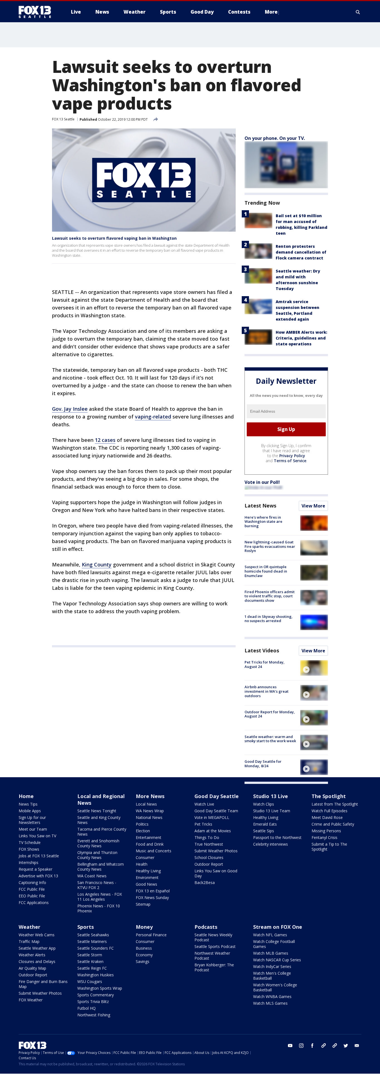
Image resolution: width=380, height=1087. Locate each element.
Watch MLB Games (270, 953)
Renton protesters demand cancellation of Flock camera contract (301, 252)
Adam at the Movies (212, 830)
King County (97, 564)
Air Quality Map (32, 968)
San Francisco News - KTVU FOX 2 (96, 885)
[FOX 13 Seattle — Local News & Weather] (37, 12)
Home (26, 796)
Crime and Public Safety (333, 824)
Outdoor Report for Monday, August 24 (270, 714)
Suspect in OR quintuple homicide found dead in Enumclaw (266, 571)
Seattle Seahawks (93, 934)
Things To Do (206, 837)
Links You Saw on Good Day (215, 873)
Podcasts (205, 926)
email (356, 1045)
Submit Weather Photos (216, 850)
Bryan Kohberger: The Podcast (214, 967)
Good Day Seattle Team (216, 810)
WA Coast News (92, 875)
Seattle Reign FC (92, 968)
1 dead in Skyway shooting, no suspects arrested (269, 618)
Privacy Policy (292, 455)
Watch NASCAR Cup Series (277, 959)
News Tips (28, 804)
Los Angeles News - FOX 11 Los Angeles (99, 897)
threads (334, 1045)
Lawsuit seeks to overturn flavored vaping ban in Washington (114, 238)
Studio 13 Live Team (271, 810)
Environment (147, 877)
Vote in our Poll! (262, 482)
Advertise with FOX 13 (38, 875)
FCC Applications (34, 902)
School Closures (208, 857)
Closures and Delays (37, 961)
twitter (345, 1045)
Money (144, 926)
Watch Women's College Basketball (275, 987)
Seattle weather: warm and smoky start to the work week (270, 739)
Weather (29, 926)
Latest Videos (262, 650)
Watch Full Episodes (329, 810)
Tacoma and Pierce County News (101, 831)
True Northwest (208, 844)
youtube (290, 1045)
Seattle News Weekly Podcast (213, 937)
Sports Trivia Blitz (93, 1001)
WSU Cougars (89, 981)
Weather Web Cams (37, 934)
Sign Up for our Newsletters (32, 820)
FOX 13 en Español (153, 890)
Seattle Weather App (37, 948)
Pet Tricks (203, 824)
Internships (28, 862)
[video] (314, 668)
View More (313, 506)
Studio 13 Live (270, 796)
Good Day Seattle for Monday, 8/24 (263, 763)
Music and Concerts (153, 850)
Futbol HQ (86, 1008)
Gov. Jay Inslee (70, 408)
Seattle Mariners (92, 941)
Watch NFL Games (270, 934)
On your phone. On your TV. (275, 138)
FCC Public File (32, 889)
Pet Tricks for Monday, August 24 (265, 664)
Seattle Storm (89, 954)
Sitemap (143, 904)
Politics (142, 824)
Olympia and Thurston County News (97, 855)
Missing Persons (326, 830)
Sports (85, 926)
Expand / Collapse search (358, 12)
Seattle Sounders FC (95, 948)
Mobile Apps (30, 810)
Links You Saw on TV (37, 835)
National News (149, 817)
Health (141, 864)
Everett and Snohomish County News (98, 843)
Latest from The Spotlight (335, 804)
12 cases (105, 440)
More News (150, 796)
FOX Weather (31, 999)
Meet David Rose (327, 817)
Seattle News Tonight (96, 810)
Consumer (145, 857)
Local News (146, 804)
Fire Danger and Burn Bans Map (43, 984)
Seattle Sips (263, 830)
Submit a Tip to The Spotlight (329, 846)
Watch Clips (263, 804)
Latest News (260, 505)
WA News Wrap (150, 810)
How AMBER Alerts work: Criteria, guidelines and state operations (301, 338)
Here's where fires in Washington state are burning (263, 521)
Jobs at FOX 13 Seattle (39, 855)
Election (143, 830)
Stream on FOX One (277, 926)
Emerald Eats (265, 824)
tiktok (323, 1045)
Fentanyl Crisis (324, 837)
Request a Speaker (35, 869)
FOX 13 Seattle (63, 119)
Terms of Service (290, 460)
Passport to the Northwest (277, 837)
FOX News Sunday (152, 897)
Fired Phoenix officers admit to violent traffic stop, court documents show (270, 596)
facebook (312, 1045)
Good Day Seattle (216, 796)
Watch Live (204, 804)
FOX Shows (29, 849)
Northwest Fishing (93, 1014)
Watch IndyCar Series (272, 966)
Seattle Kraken (90, 961)
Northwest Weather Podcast (212, 955)
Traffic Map (29, 941)
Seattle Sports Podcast (215, 946)
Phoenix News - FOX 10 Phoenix (98, 908)
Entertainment (148, 837)
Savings (142, 961)
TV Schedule (30, 842)
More (271, 12)
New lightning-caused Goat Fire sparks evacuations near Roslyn (270, 546)
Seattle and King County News (98, 820)
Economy (144, 954)
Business (144, 948)
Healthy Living (148, 870)
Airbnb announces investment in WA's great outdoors (266, 691)
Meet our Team (33, 829)
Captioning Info (32, 882)
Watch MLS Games (270, 1003)
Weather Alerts (32, 954)
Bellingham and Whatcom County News (100, 866)
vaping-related (153, 416)
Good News (146, 884)
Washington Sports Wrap (99, 988)
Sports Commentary (95, 994)
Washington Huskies (95, 974)
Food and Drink (150, 844)
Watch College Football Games (274, 944)
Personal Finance (151, 934)
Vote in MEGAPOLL (211, 817)
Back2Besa (204, 882)
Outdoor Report (208, 864)
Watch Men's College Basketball (272, 975)
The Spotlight (329, 796)
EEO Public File (32, 895)
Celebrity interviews (270, 844)
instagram (301, 1045)
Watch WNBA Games (272, 996)
